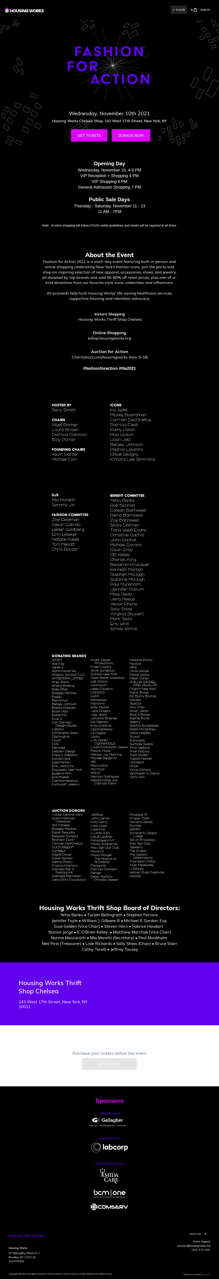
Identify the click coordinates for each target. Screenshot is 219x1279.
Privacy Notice (55, 1274)
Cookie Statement (88, 1274)
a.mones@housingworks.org (193, 1245)
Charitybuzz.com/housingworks (100, 357)
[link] (24, 10)
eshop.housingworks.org (109, 338)
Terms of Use (70, 1274)
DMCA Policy (105, 1274)
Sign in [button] (205, 9)
